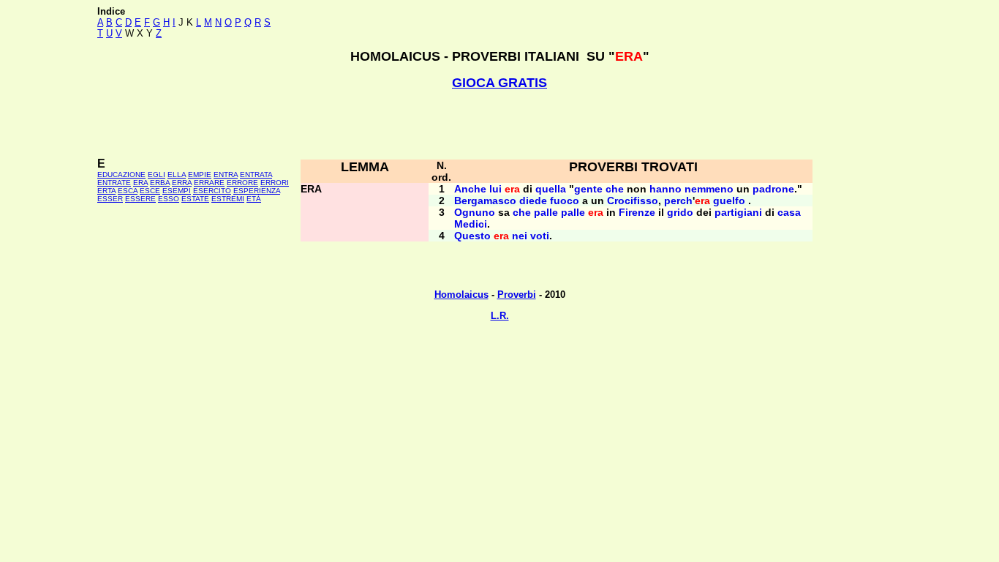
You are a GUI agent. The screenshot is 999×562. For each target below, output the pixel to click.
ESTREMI (227, 199)
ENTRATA (256, 175)
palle (546, 212)
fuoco (564, 200)
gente (588, 189)
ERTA (106, 191)
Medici (470, 224)
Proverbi (516, 294)
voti (539, 235)
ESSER (110, 199)
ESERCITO (212, 191)
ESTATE (195, 199)
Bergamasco (485, 200)
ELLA (176, 175)
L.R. (500, 315)
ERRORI (274, 183)
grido (680, 212)
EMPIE (199, 175)
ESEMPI (176, 191)
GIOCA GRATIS (499, 82)
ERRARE (209, 183)
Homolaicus (461, 294)
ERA (140, 183)
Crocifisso (632, 200)
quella (550, 189)
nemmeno (709, 189)
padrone (773, 189)
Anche (470, 189)
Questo (472, 235)
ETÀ (253, 199)
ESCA (127, 191)
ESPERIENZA (256, 191)
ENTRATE (114, 183)
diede (533, 200)
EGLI (156, 175)
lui (495, 189)
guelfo (729, 200)
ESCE (150, 191)
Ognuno (474, 212)
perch (678, 200)
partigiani (738, 212)
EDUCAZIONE (121, 175)
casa (789, 212)
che (615, 189)
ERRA (182, 183)
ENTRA (226, 175)
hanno (665, 189)
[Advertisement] (499, 124)
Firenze (637, 212)
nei (519, 235)
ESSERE (140, 199)
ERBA (160, 183)
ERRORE (242, 183)
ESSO (168, 199)
